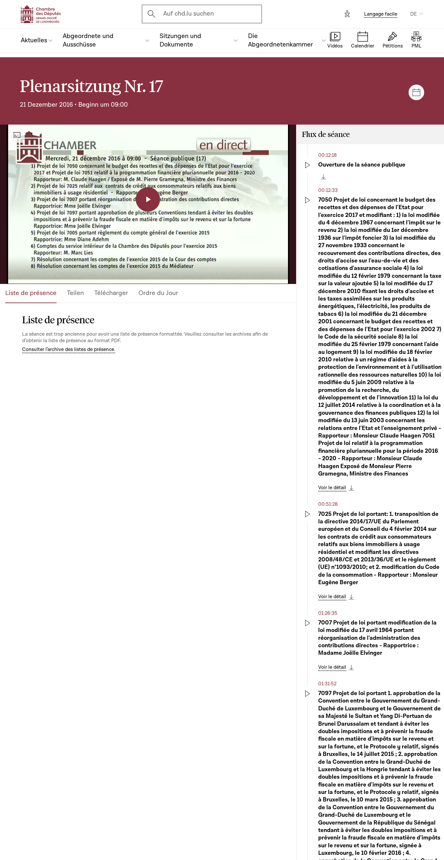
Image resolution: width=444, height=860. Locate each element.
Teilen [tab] (75, 293)
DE (413, 14)
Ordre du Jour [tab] (158, 293)
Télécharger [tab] (111, 293)
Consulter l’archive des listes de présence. (68, 349)
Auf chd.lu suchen (188, 13)
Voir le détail (332, 487)
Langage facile (380, 14)
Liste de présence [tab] (31, 293)
